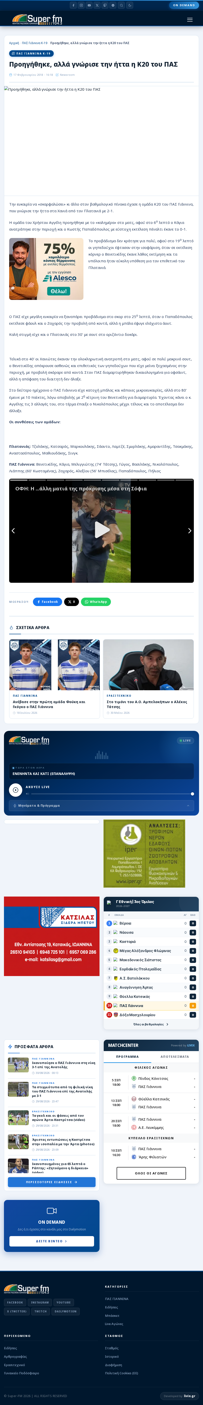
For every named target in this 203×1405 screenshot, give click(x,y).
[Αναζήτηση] (121, 5)
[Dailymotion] (112, 5)
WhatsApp (98, 602)
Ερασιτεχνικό (14, 1365)
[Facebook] (73, 5)
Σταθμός (112, 1348)
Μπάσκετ (112, 1315)
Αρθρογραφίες (15, 1356)
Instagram (40, 1302)
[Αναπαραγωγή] (15, 790)
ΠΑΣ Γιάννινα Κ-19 (34, 43)
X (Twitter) (16, 1311)
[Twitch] (105, 5)
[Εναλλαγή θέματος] (129, 5)
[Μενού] (190, 20)
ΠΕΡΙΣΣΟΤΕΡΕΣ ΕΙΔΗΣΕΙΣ (49, 1182)
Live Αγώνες (114, 1324)
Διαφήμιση (113, 1365)
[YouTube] (89, 5)
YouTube (64, 1302)
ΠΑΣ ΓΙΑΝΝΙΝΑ (116, 1299)
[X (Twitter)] (97, 5)
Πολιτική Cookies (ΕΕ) (121, 1373)
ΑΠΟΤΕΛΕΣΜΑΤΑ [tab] (175, 1057)
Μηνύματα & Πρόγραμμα (39, 805)
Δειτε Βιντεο (49, 1241)
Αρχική (14, 43)
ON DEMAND (184, 5)
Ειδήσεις (111, 1307)
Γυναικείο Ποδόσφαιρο (21, 1373)
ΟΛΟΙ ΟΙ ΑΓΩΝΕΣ (151, 1173)
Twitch (40, 1311)
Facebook (50, 602)
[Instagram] (81, 5)
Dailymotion (65, 1311)
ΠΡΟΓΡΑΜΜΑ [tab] (127, 1057)
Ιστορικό (112, 1356)
